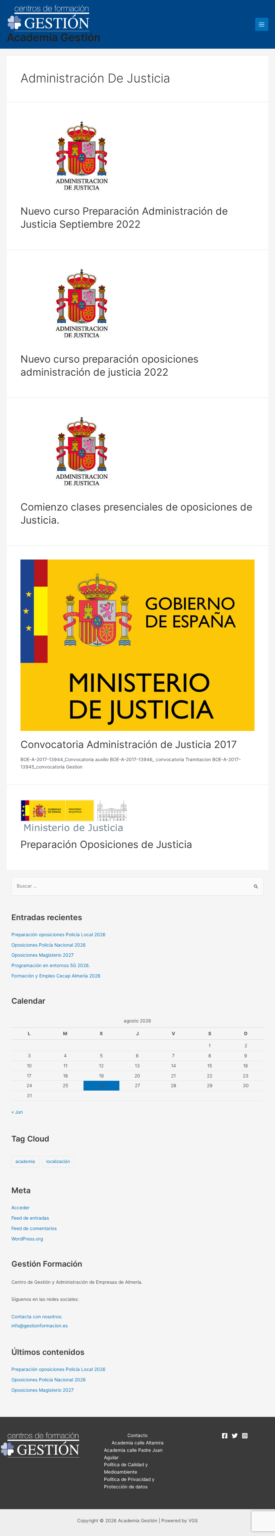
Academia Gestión (53, 37)
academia (25, 1161)
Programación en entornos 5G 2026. (50, 965)
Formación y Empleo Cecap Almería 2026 (56, 975)
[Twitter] (235, 1436)
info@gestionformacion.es (39, 1325)
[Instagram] (245, 1436)
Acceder (20, 1207)
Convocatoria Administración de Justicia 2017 (128, 744)
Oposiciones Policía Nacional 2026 (48, 945)
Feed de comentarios (34, 1228)
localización (58, 1161)
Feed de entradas (30, 1218)
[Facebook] (225, 1436)
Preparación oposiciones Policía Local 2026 (58, 934)
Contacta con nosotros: (36, 1316)
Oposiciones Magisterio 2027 (42, 955)
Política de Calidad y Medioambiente (126, 1468)
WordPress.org (27, 1238)
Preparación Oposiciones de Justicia (106, 844)
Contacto (137, 1435)
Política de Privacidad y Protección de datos (129, 1483)
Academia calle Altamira (138, 1442)
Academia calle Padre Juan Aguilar (133, 1453)
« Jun (17, 1112)
